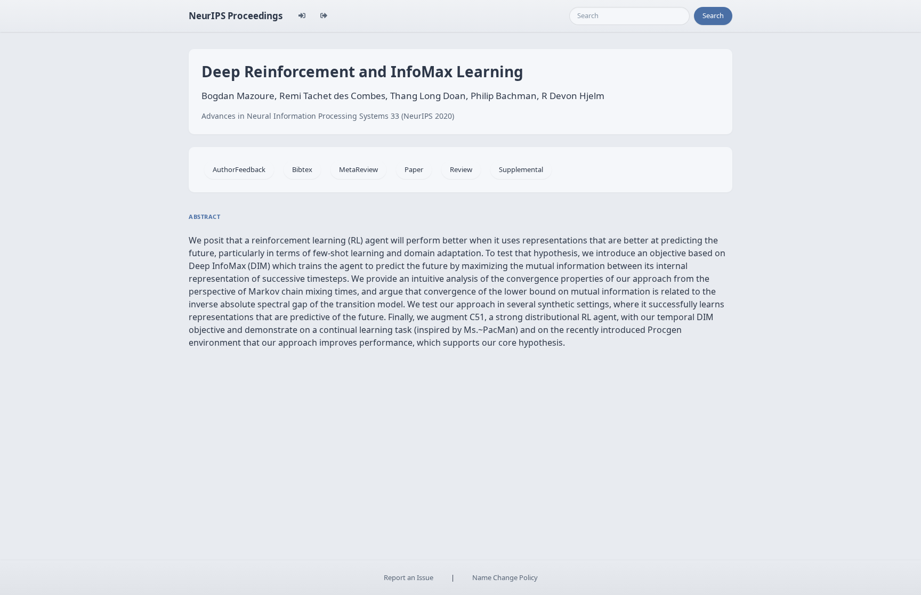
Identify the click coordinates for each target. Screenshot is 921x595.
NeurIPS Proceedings (235, 16)
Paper (414, 169)
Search (713, 15)
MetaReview (358, 169)
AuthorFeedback (239, 169)
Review (461, 169)
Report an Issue (408, 577)
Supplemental (521, 169)
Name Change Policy (505, 577)
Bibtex (302, 169)
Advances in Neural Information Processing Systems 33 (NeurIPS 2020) (327, 116)
